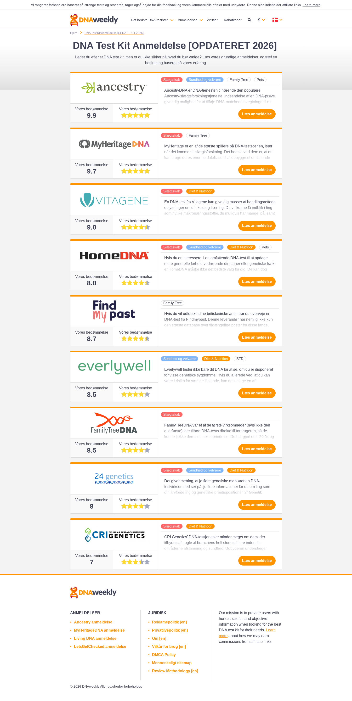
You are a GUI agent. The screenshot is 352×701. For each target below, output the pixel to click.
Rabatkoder (233, 20)
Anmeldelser (187, 20)
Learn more (311, 5)
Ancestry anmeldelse (93, 622)
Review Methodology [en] (175, 671)
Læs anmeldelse (257, 114)
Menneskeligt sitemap (172, 663)
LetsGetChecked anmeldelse (100, 647)
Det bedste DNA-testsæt (149, 20)
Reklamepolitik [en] (169, 622)
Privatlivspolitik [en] (170, 630)
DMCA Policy (164, 655)
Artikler (212, 20)
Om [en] (159, 638)
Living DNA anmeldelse (95, 638)
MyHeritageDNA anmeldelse (99, 630)
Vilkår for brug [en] (169, 647)
